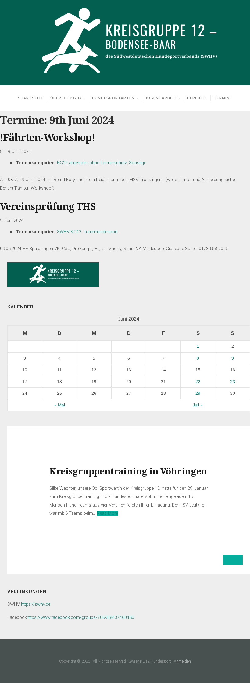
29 (197, 393)
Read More (107, 513)
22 (197, 381)
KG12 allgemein (72, 162)
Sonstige (137, 162)
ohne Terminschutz (108, 162)
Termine (223, 98)
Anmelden (182, 661)
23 (232, 381)
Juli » (198, 404)
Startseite (31, 98)
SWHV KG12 (69, 231)
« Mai (59, 404)
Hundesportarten (113, 98)
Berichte (197, 98)
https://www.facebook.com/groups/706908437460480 (80, 617)
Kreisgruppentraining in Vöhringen (128, 471)
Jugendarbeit (161, 98)
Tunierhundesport (101, 231)
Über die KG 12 (66, 98)
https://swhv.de (35, 604)
